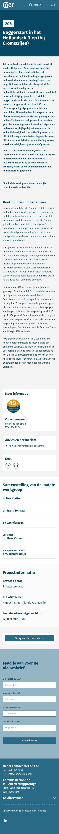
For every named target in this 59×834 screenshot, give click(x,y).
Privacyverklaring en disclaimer (19, 810)
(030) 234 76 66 (22, 427)
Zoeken (35, 5)
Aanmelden (28, 740)
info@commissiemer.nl (20, 774)
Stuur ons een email (26, 423)
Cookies (42, 810)
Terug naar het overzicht (28, 638)
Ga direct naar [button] (13, 798)
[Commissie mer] (8, 4)
